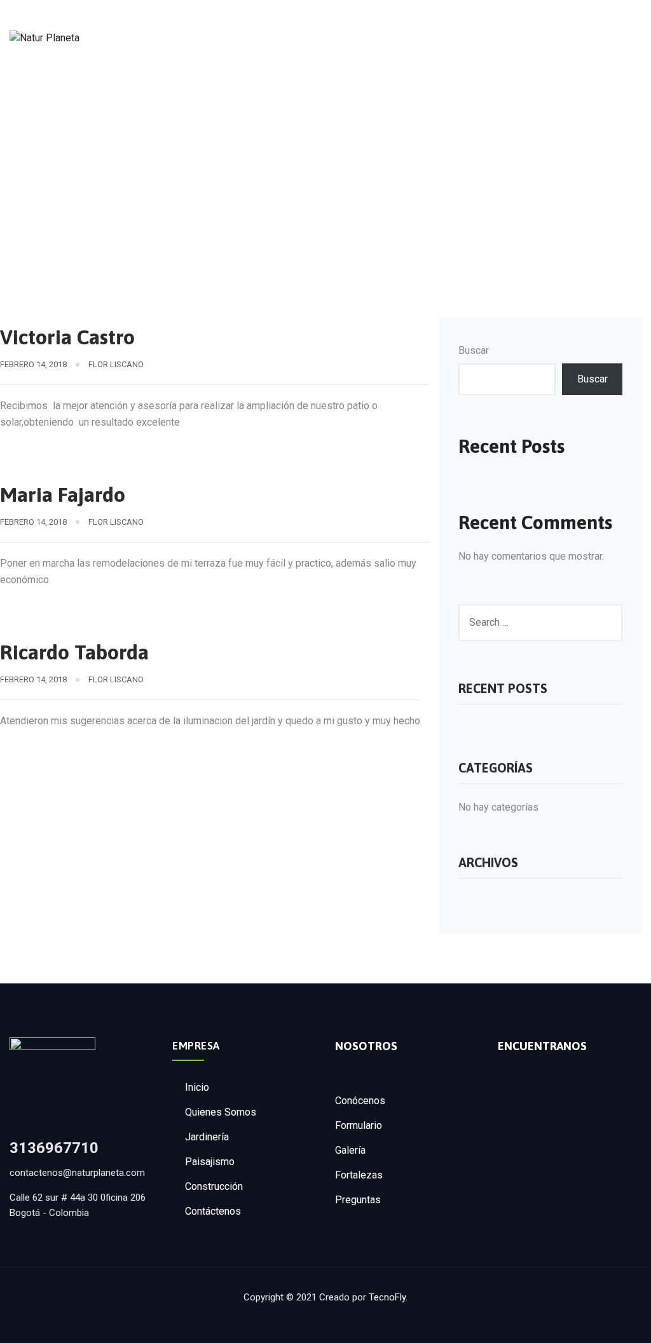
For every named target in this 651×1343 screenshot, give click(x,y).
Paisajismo (210, 1162)
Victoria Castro (67, 337)
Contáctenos (213, 1211)
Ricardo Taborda (74, 652)
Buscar (473, 350)
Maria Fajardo (62, 494)
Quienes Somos (220, 1112)
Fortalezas (359, 1175)
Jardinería (207, 1137)
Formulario (358, 1125)
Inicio (197, 1087)
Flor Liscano (116, 364)
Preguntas (358, 1200)
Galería (350, 1150)
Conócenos (360, 1101)
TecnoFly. (388, 1297)
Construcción (214, 1186)
